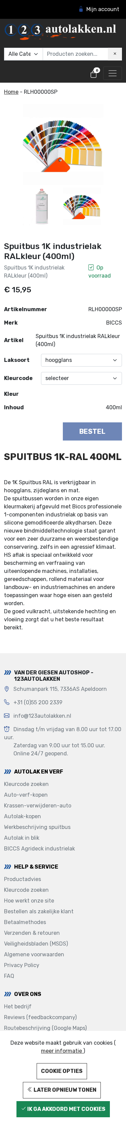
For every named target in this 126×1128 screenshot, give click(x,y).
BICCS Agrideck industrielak (39, 848)
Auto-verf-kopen (26, 795)
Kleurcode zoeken (26, 784)
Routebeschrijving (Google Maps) (45, 1028)
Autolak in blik (21, 838)
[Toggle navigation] (112, 73)
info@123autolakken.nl (42, 716)
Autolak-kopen (22, 816)
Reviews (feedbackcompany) (40, 1017)
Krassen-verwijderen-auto (37, 805)
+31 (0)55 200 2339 (37, 702)
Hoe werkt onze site (29, 900)
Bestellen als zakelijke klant (39, 911)
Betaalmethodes (25, 922)
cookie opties (62, 1071)
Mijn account (102, 9)
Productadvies (22, 879)
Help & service (36, 867)
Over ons (27, 994)
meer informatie (62, 1051)
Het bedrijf (18, 1006)
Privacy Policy (21, 965)
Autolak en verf (38, 771)
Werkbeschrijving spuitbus (37, 827)
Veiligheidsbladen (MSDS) (36, 944)
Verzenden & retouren (32, 933)
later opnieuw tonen (64, 1090)
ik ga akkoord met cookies (66, 1109)
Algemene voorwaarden (34, 954)
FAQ (9, 976)
